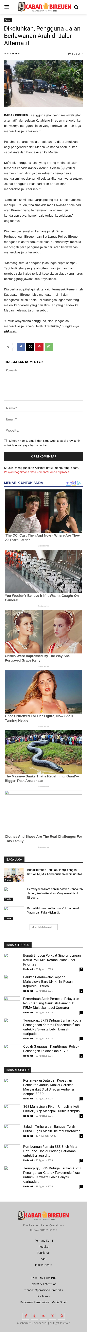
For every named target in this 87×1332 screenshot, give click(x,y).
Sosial (8, 20)
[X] (30, 347)
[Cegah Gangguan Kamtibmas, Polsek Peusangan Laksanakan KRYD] (12, 1052)
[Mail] (43, 1316)
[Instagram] (34, 1316)
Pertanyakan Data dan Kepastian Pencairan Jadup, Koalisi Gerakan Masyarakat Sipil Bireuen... (55, 893)
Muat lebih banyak (42, 927)
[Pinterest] (39, 347)
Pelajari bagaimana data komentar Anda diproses (36, 472)
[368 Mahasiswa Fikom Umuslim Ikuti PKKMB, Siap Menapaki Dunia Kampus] (12, 1110)
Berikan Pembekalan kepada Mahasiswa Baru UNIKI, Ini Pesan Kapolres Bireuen (48, 981)
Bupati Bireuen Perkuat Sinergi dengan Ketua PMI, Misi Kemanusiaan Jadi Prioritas (52, 959)
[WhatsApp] (49, 347)
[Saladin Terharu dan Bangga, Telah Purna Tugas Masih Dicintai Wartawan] (12, 1132)
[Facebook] (21, 347)
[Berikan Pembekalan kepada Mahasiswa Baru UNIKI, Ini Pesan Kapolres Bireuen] (12, 983)
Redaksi (15, 53)
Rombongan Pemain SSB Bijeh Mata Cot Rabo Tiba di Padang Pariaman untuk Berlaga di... (50, 1151)
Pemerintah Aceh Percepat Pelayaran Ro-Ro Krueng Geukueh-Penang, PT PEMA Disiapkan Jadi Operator (51, 1003)
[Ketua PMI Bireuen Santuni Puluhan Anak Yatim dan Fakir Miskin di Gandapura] (14, 913)
